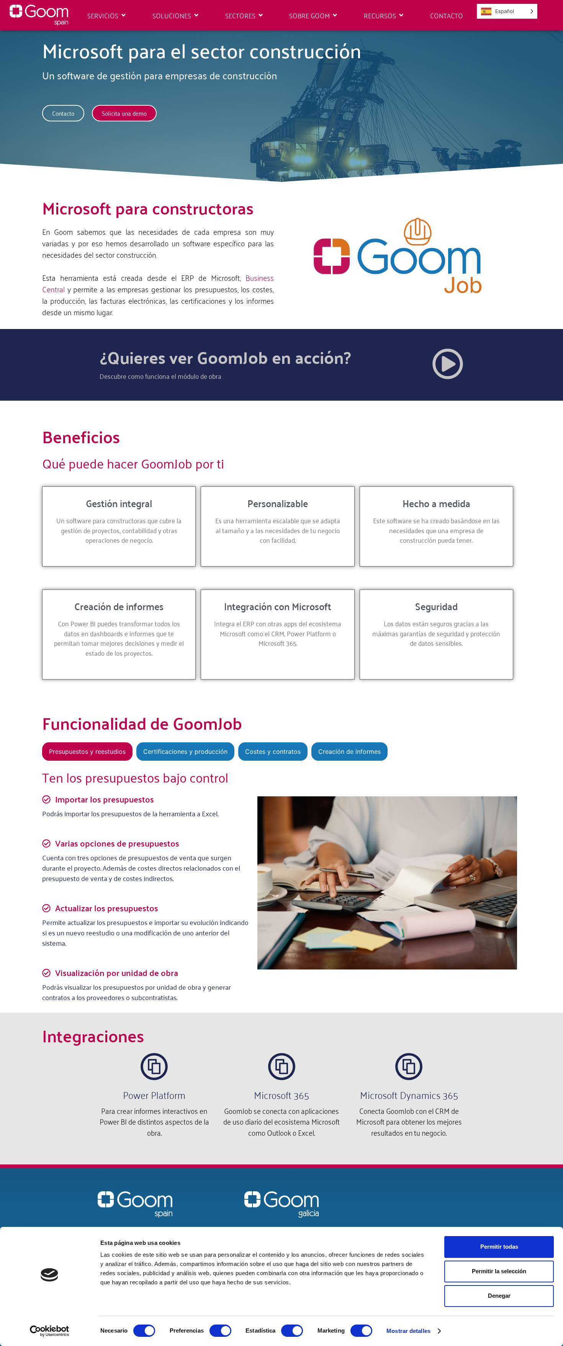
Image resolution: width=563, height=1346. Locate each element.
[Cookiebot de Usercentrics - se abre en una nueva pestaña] (49, 1331)
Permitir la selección (499, 1271)
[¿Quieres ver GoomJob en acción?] (447, 364)
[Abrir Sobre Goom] (335, 15)
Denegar (499, 1295)
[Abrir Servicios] (123, 15)
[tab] (87, 751)
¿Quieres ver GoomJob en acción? (225, 357)
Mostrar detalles (408, 1331)
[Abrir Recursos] (401, 15)
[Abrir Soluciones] (196, 15)
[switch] (220, 1331)
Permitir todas (499, 1246)
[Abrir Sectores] (260, 15)
